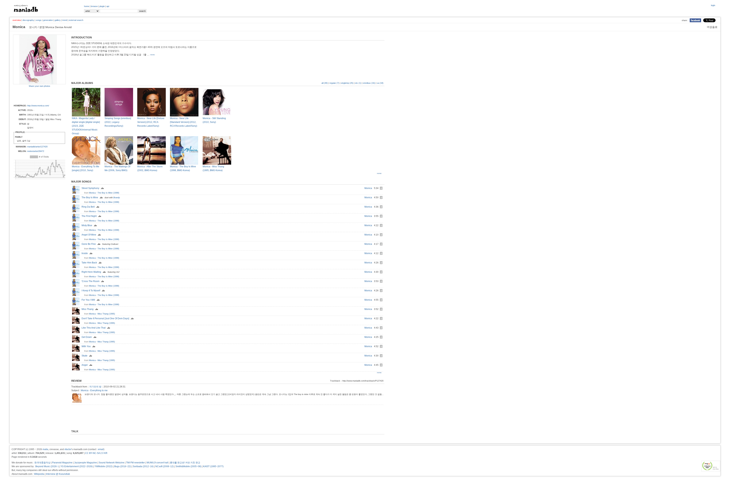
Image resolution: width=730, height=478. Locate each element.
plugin (102, 6)
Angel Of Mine (90, 234)
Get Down (88, 337)
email (101, 449)
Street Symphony (91, 188)
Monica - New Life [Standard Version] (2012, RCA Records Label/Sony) (183, 122)
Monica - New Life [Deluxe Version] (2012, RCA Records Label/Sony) (150, 122)
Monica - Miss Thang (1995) (102, 314)
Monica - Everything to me (94, 390)
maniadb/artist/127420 (37, 146)
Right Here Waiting (92, 272)
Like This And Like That (94, 327)
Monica (368, 188)
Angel (85, 365)
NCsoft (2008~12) (164, 466)
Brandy (116, 197)
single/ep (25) (347, 83)
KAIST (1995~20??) (213, 466)
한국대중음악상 (42, 462)
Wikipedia (39, 474)
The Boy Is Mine (91, 197)
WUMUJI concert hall (157, 462)
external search (76, 20)
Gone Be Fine (90, 244)
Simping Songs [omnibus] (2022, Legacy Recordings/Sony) (118, 122)
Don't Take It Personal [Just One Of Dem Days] (106, 318)
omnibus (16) (369, 83)
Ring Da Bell (89, 206)
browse (94, 6)
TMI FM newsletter (135, 462)
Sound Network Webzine (111, 462)
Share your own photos (39, 86)
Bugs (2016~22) (122, 466)
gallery (58, 20)
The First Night (90, 216)
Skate (85, 355)
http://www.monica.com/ (38, 105)
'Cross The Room (91, 281)
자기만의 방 (95, 386)
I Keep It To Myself (92, 290)
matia (45, 449)
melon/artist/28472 (35, 151)
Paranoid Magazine (62, 462)
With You (87, 346)
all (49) (324, 83)
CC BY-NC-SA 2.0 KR (96, 453)
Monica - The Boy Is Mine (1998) (104, 193)
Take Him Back (90, 262)
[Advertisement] (35, 95)
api (107, 6)
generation (48, 20)
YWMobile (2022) (103, 466)
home (86, 6)
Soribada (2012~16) (143, 466)
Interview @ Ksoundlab (58, 474)
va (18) (380, 83)
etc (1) (358, 83)
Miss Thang (88, 309)
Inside (86, 253)
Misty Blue (88, 225)
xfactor (67, 449)
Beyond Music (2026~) (47, 466)
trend (64, 20)
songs (38, 20)
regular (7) (334, 83)
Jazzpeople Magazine (85, 462)
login (713, 5)
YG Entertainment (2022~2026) (76, 466)
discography (28, 20)
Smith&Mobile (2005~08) (188, 466)
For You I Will (89, 300)
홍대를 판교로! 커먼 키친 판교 (185, 462)
